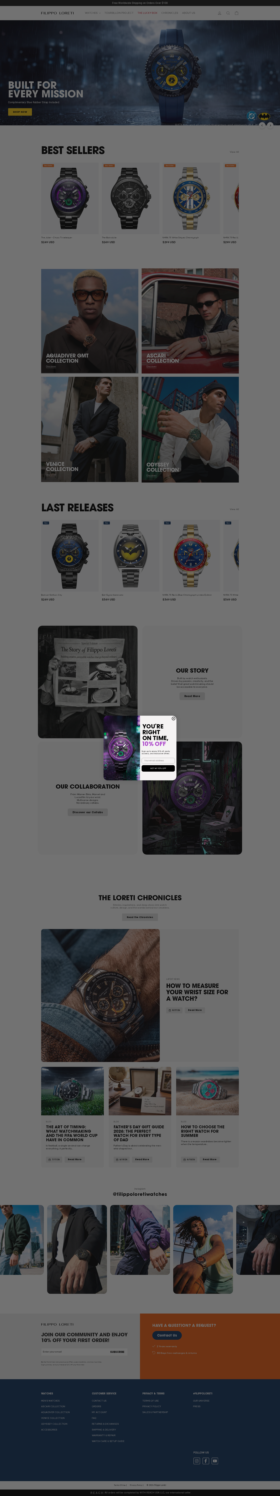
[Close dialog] (173, 718)
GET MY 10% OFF (158, 768)
